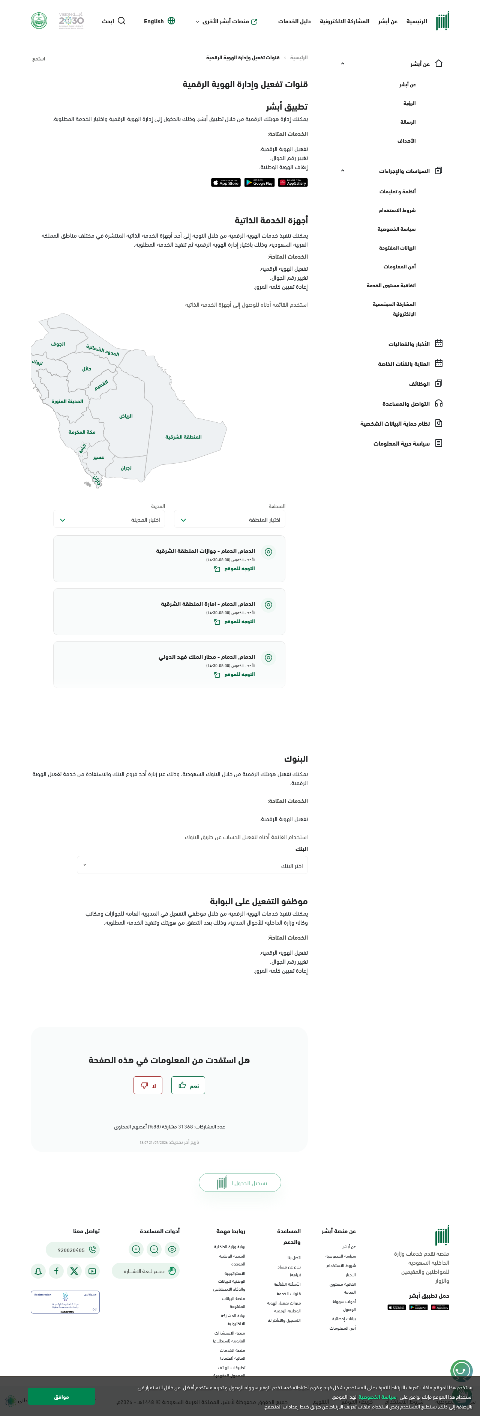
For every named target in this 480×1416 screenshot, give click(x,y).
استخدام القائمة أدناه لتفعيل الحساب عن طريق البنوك (246, 836)
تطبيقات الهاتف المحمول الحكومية (229, 1371)
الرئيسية (416, 20)
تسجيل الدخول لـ (249, 1182)
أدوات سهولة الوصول (344, 1305)
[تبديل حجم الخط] (154, 1249)
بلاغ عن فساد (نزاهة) (289, 1270)
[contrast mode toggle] (172, 1249)
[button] (169, 558)
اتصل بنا (294, 1257)
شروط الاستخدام (341, 1265)
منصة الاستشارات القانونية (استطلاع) (229, 1336)
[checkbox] (188, 1085)
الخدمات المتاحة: (287, 133)
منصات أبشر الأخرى (225, 20)
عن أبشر (388, 20)
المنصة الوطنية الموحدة (232, 1259)
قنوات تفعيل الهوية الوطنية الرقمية (284, 1306)
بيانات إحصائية (344, 1318)
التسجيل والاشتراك (284, 1319)
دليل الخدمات (294, 20)
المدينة (158, 505)
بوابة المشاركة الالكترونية (233, 1319)
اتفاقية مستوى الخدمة (343, 1287)
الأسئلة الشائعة (287, 1283)
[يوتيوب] (92, 1271)
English (154, 20)
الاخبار (351, 1274)
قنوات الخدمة (289, 1293)
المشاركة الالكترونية (344, 20)
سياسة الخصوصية (341, 1255)
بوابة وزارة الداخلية (229, 1246)
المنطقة (277, 505)
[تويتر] (74, 1271)
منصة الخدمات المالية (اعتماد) (232, 1353)
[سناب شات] (38, 1271)
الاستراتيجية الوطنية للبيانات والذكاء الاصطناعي (229, 1280)
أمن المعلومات (343, 1327)
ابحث (108, 20)
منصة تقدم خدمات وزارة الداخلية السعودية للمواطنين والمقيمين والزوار (421, 1267)
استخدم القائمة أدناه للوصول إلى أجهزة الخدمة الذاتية (246, 304)
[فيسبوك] (56, 1271)
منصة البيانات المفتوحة (233, 1302)
